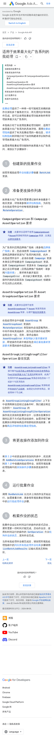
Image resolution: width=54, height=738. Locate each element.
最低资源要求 (39, 312)
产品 (12, 32)
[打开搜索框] (42, 3)
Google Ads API (25, 32)
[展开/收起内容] (15, 65)
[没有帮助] (30, 38)
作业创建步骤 (26, 172)
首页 (4, 32)
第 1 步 (8, 463)
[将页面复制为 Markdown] (26, 56)
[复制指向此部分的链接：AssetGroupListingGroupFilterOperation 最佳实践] (33, 359)
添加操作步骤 (24, 467)
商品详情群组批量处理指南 (21, 425)
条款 (4, 724)
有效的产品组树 (17, 389)
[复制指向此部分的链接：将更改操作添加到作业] (5, 448)
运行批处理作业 (15, 501)
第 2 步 (8, 456)
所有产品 (6, 711)
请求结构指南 (33, 203)
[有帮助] (25, 38)
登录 (48, 3)
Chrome (6, 692)
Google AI (6, 707)
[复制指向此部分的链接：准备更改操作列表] (44, 191)
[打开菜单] (5, 3)
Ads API (32, 4)
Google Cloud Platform (13, 702)
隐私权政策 (14, 724)
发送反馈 (10, 44)
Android (6, 687)
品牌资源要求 (14, 239)
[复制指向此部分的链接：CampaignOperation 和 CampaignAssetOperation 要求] (35, 223)
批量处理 (7, 108)
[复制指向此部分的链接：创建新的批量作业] (44, 164)
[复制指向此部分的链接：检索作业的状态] (41, 516)
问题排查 (9, 272)
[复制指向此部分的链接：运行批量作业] (37, 485)
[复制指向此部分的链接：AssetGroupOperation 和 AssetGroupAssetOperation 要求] (43, 296)
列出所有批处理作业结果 (27, 545)
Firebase (6, 697)
